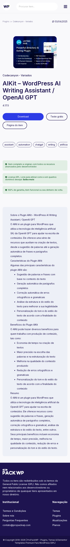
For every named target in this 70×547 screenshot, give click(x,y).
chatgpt (39, 144)
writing (51, 144)
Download (23, 116)
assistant (9, 144)
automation (24, 144)
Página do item (15, 125)
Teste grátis (56, 116)
